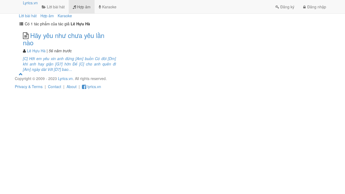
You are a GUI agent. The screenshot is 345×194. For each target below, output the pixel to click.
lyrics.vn (93, 86)
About (72, 86)
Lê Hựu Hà (36, 50)
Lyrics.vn (30, 2)
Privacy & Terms (29, 86)
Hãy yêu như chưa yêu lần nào (63, 38)
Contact (54, 86)
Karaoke (108, 6)
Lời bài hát (55, 6)
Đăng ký (287, 6)
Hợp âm (83, 6)
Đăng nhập (316, 6)
